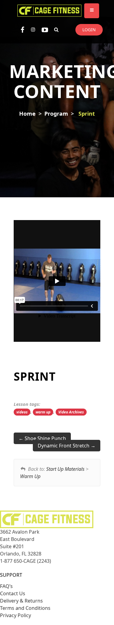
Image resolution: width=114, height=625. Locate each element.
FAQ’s (6, 586)
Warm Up (30, 476)
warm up (43, 412)
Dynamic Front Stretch (64, 445)
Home (27, 113)
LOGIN (89, 29)
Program (56, 113)
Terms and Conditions (25, 608)
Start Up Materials (65, 469)
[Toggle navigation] (91, 10)
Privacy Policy (15, 615)
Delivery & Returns (21, 600)
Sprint (86, 113)
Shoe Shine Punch (44, 438)
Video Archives (71, 412)
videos (22, 412)
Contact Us (12, 593)
